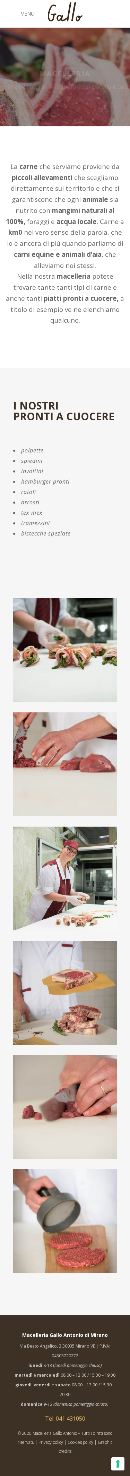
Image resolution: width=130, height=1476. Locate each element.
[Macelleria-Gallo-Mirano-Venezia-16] (65, 993)
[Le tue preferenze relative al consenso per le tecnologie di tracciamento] (117, 1463)
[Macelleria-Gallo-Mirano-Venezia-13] (65, 650)
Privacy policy (50, 1442)
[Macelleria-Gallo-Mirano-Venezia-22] (65, 764)
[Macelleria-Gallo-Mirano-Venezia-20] (65, 1107)
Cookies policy (80, 1442)
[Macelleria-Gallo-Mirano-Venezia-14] (65, 878)
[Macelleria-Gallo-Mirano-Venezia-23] (65, 1221)
